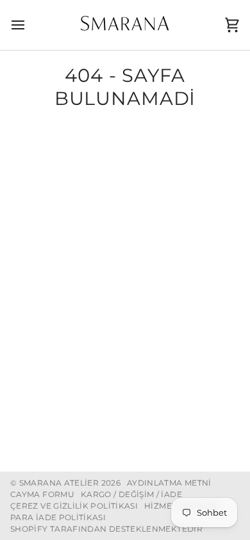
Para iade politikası (58, 517)
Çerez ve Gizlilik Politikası (74, 506)
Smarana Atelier (59, 483)
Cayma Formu (42, 494)
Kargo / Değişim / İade (131, 494)
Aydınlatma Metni (169, 483)
